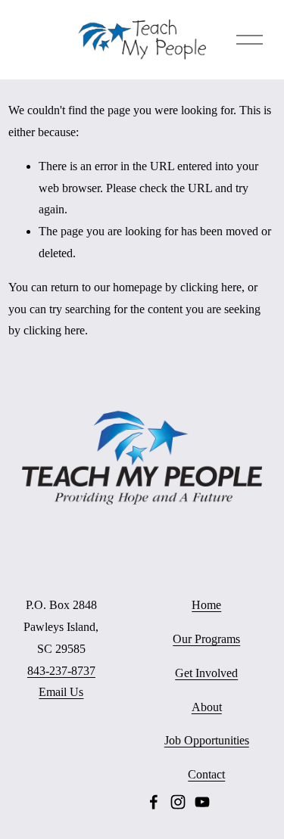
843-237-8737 (61, 670)
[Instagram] (178, 801)
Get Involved (206, 673)
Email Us (61, 691)
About (207, 707)
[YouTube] (202, 801)
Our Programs (206, 638)
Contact (206, 774)
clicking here (211, 287)
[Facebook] (153, 801)
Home (206, 604)
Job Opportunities (206, 740)
